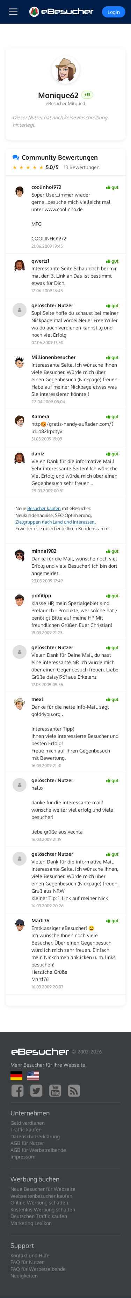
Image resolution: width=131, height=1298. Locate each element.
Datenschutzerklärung (35, 1136)
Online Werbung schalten (39, 1202)
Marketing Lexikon (31, 1223)
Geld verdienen (27, 1123)
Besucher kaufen (44, 508)
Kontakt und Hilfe (30, 1255)
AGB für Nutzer (27, 1143)
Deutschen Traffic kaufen (38, 1216)
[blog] (76, 1090)
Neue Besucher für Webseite (42, 1189)
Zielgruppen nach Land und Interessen (55, 522)
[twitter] (38, 1090)
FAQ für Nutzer (27, 1262)
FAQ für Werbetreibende (38, 1269)
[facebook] (19, 1090)
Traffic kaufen (26, 1129)
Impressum (22, 1157)
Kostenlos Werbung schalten (42, 1209)
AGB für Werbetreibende (38, 1150)
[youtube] (57, 1090)
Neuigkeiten (24, 1276)
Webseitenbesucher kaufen (41, 1196)
